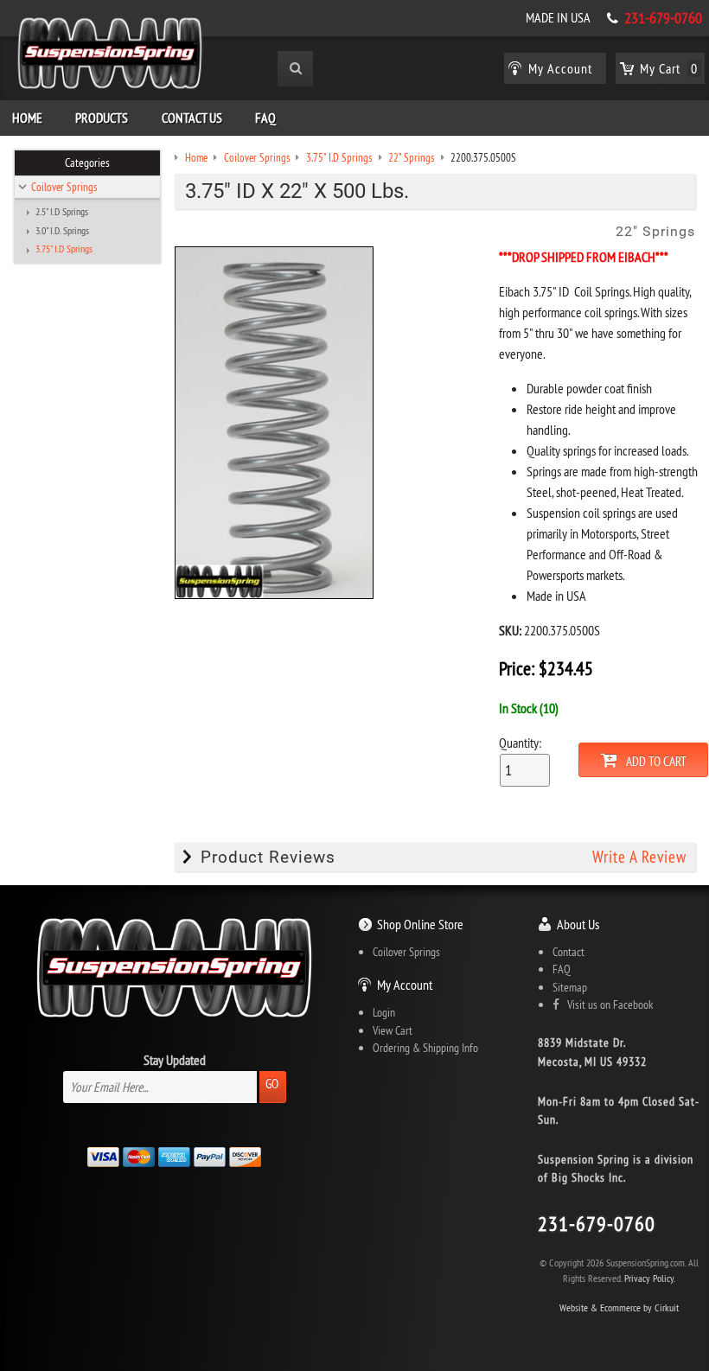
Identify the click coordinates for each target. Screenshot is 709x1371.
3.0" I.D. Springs (62, 231)
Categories (87, 162)
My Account (404, 984)
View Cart (392, 1030)
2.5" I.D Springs (61, 212)
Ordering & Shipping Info (425, 1047)
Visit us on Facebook (606, 1004)
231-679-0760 (663, 18)
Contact (568, 952)
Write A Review (639, 857)
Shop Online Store (420, 924)
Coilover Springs (64, 187)
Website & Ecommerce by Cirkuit (619, 1307)
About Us (578, 924)
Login (384, 1012)
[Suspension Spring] (110, 56)
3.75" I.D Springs (64, 249)
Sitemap (570, 987)
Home (27, 117)
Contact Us (192, 117)
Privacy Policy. (649, 1278)
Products (101, 117)
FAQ (265, 117)
